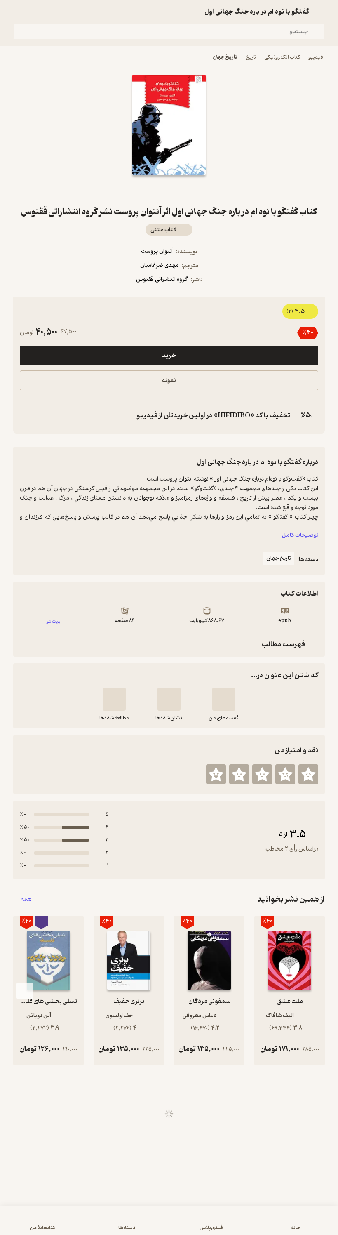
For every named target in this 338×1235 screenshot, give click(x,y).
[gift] (169, 190)
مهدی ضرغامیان (159, 265)
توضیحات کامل (300, 535)
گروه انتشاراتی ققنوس (162, 279)
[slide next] (24, 991)
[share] (149, 190)
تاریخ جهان (225, 57)
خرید (169, 355)
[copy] (28, 415)
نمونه (169, 380)
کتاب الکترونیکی (282, 57)
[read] (114, 699)
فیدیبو (315, 57)
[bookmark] (189, 190)
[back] (320, 11)
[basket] (38, 11)
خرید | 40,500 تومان (169, 1224)
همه (26, 899)
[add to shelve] (223, 699)
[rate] (308, 774)
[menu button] (18, 11)
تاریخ (251, 57)
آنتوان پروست (157, 251)
